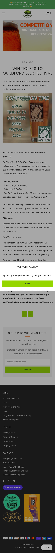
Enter (27, 283)
